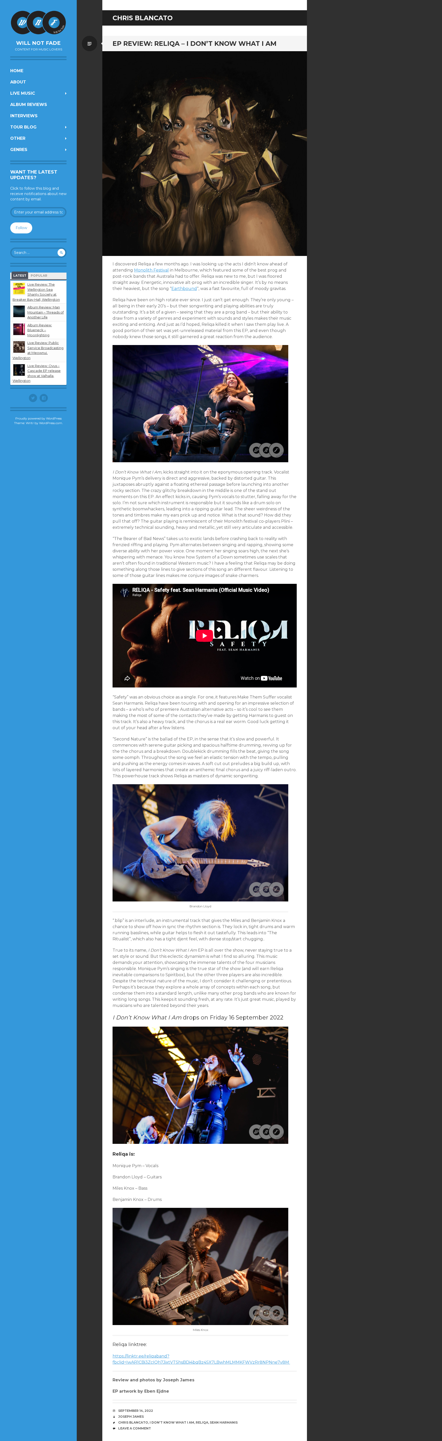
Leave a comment (134, 1428)
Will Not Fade (38, 43)
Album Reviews (28, 104)
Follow (21, 227)
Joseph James (131, 1416)
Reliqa (202, 1422)
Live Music (22, 93)
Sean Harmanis (224, 1422)
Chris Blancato (133, 1422)
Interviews (24, 115)
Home (16, 70)
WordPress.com (50, 423)
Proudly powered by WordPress (38, 418)
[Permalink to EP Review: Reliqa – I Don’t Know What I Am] (204, 153)
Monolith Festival (151, 270)
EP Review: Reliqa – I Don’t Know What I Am (195, 43)
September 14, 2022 (135, 1411)
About (18, 82)
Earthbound (184, 288)
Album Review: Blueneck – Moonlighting (39, 330)
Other (17, 138)
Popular (39, 275)
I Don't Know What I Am (172, 1422)
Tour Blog (23, 127)
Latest (19, 275)
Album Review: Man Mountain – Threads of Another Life (45, 312)
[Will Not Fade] (38, 22)
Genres (18, 149)
